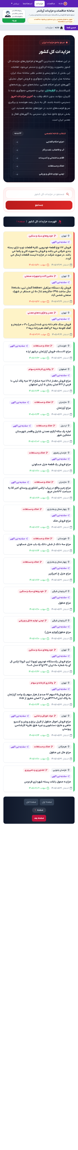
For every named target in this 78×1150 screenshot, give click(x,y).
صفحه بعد (39, 818)
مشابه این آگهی (59, 242)
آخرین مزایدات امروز (22, 96)
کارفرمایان (50, 90)
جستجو (39, 205)
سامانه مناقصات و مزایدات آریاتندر (55, 11)
